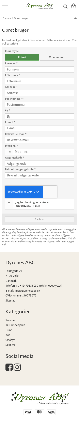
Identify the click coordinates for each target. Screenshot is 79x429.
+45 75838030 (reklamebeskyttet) (41, 285)
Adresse (11, 87)
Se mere (10, 344)
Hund (8, 330)
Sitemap (10, 300)
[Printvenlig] (75, 18)
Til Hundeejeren (15, 325)
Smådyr (10, 340)
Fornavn (11, 63)
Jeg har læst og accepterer (33, 204)
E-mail (10, 122)
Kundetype (12, 51)
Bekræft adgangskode (20, 169)
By (7, 110)
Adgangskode (15, 157)
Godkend (39, 219)
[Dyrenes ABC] (39, 6)
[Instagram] (17, 369)
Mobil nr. (11, 145)
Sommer (10, 320)
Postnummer (14, 98)
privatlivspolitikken (28, 206)
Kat (7, 335)
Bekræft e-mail (16, 134)
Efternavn (12, 75)
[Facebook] (9, 369)
